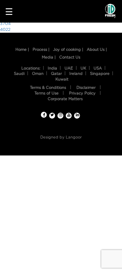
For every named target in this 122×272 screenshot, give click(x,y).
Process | (41, 50)
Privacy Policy (82, 93)
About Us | (97, 50)
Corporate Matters (65, 99)
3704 (5, 24)
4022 (5, 30)
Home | (22, 50)
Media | (49, 57)
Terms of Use (46, 93)
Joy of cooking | (68, 50)
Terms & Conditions (48, 88)
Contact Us (69, 57)
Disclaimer (86, 88)
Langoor (74, 137)
